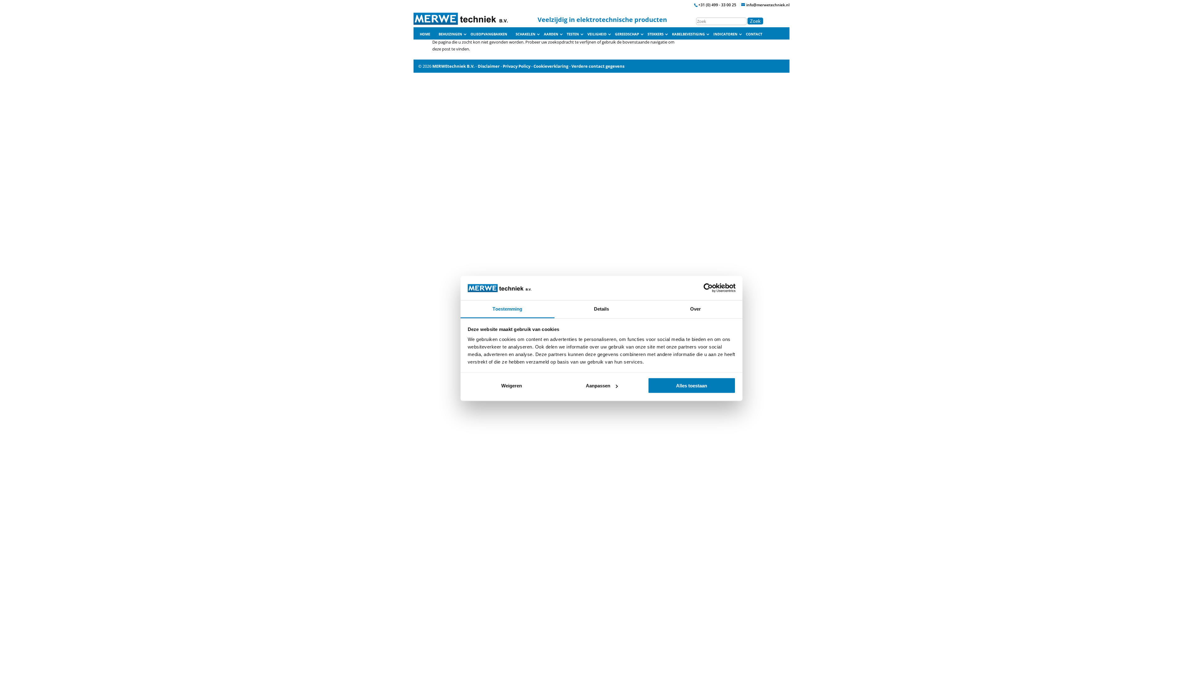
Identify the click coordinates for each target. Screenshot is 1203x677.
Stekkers (656, 34)
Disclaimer (489, 66)
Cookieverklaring (551, 66)
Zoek (755, 21)
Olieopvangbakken (489, 34)
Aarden (551, 34)
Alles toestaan (691, 385)
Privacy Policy (516, 66)
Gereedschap (627, 34)
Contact (754, 34)
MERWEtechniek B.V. (453, 66)
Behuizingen (450, 34)
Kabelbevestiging (688, 34)
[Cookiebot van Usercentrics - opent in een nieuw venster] (708, 288)
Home (425, 34)
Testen (573, 34)
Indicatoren (725, 34)
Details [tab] (601, 308)
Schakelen (525, 34)
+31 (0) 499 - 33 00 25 (717, 5)
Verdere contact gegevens (597, 66)
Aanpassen (598, 385)
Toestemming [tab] (507, 308)
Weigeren (511, 385)
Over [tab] (695, 308)
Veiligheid (597, 34)
